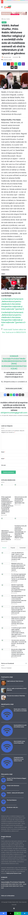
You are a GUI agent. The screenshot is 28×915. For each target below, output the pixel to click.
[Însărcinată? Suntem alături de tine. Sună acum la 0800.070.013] (14, 339)
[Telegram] (19, 64)
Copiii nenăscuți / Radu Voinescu (15, 681)
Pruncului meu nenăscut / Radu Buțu (16, 695)
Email (3, 458)
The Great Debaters (12, 800)
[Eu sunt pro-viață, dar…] (3, 811)
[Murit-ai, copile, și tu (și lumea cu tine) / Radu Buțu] (3, 692)
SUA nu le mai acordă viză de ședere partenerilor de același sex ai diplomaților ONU (21, 500)
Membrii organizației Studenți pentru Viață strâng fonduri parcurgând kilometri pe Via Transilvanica (18, 588)
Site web (3, 465)
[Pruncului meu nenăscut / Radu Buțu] (3, 699)
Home (4, 19)
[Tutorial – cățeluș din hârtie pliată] (3, 796)
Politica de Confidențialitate (7, 895)
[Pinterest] (12, 64)
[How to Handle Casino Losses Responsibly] (7, 752)
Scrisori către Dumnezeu (13, 785)
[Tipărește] (15, 67)
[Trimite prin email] (12, 67)
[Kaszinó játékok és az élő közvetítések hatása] (7, 736)
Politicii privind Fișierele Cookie (13, 873)
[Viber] (23, 64)
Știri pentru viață (7, 57)
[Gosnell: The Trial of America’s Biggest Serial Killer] (3, 782)
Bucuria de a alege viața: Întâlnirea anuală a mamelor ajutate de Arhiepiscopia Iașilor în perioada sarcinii (18, 653)
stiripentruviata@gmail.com (14, 412)
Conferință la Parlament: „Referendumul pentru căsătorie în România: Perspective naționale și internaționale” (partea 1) (12, 304)
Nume (3, 452)
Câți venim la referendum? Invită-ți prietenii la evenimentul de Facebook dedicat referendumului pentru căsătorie (7, 535)
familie (8, 19)
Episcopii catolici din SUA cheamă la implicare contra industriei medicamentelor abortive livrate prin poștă (18, 599)
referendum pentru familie (14, 388)
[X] (8, 64)
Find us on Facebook (6, 668)
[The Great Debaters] (3, 803)
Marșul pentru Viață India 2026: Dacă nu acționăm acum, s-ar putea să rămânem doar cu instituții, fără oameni (18, 620)
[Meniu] (2, 7)
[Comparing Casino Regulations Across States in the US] (7, 768)
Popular (13, 547)
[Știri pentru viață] (7, 7)
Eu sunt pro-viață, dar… (12, 807)
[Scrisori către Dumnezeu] (3, 789)
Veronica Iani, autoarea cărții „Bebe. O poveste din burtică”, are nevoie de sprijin (18, 642)
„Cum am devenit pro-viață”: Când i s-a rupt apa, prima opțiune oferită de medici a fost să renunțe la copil (18, 556)
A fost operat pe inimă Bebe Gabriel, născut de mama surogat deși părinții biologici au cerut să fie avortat (18, 610)
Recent (4, 547)
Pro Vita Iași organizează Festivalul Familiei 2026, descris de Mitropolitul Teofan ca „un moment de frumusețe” (18, 577)
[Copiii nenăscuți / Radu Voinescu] (3, 685)
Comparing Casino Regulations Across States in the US (19, 759)
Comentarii (23, 547)
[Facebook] (4, 64)
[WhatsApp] (15, 64)
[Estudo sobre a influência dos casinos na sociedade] (7, 720)
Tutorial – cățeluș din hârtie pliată (15, 792)
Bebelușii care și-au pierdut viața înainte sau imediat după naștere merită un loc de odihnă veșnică (18, 567)
